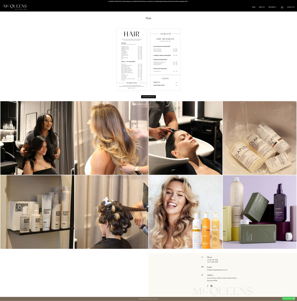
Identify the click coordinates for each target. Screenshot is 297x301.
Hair (282, 7)
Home (253, 7)
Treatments (272, 7)
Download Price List (148, 97)
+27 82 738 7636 (212, 260)
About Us (262, 7)
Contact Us (291, 7)
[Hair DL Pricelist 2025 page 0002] (165, 60)
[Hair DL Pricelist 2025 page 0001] (131, 60)
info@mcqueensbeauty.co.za (217, 270)
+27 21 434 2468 (212, 262)
